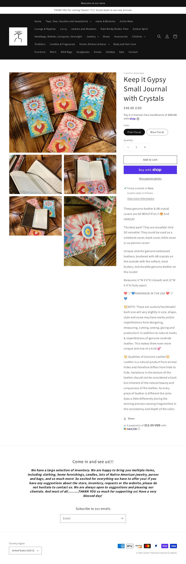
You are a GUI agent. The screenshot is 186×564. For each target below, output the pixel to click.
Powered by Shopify (168, 553)
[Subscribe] (122, 518)
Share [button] (131, 418)
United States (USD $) (23, 550)
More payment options (150, 178)
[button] (159, 36)
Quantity (128, 140)
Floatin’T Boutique (151, 553)
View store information (140, 198)
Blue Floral (157, 132)
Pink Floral (134, 132)
